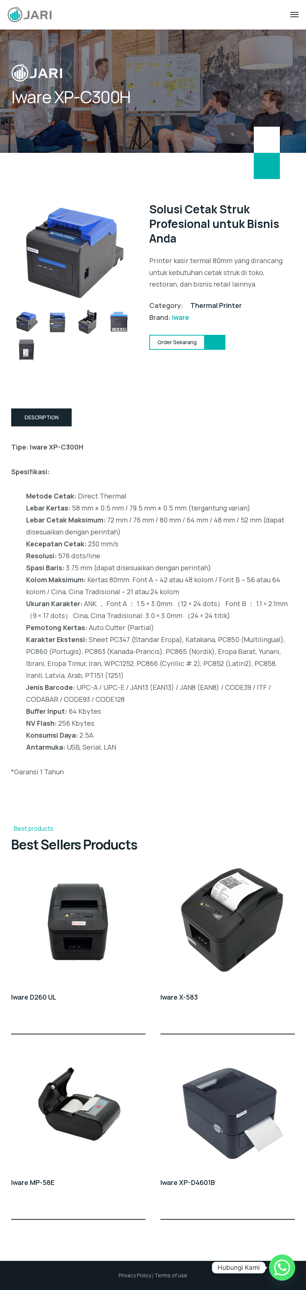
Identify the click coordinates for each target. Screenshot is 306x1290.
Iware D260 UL (33, 997)
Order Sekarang (141, 1020)
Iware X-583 (179, 997)
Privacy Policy (135, 1275)
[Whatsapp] (282, 1267)
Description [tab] (42, 417)
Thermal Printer (216, 305)
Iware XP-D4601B (187, 1182)
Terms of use (170, 1275)
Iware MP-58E (32, 1182)
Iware (180, 317)
